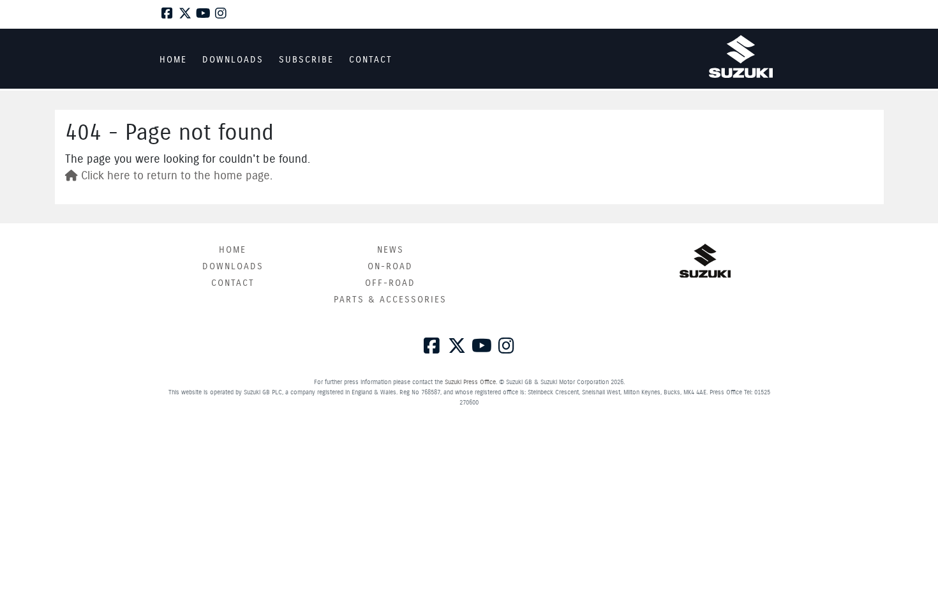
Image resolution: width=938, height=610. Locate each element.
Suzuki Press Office (470, 382)
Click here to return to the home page (174, 176)
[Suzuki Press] (741, 56)
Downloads (233, 266)
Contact (233, 283)
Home (232, 250)
